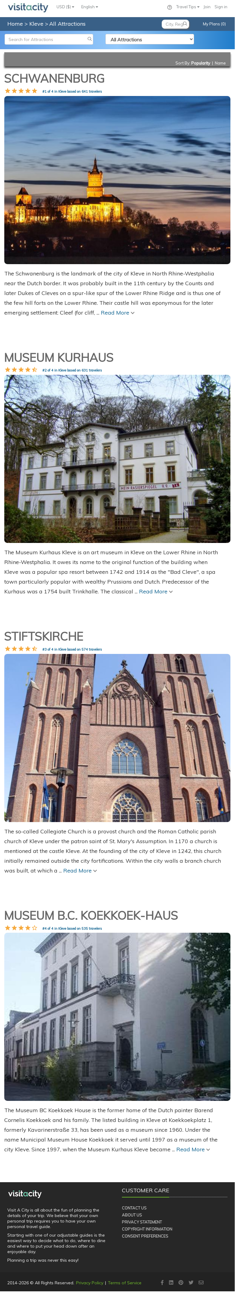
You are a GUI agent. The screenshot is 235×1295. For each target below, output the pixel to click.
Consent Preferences (145, 1236)
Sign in (221, 6)
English (88, 6)
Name (220, 63)
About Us (132, 1214)
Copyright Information (147, 1229)
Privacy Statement (142, 1221)
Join (207, 6)
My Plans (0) (214, 23)
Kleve (37, 23)
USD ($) (64, 6)
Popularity (200, 63)
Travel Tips (186, 6)
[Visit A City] (24, 1194)
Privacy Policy (89, 1283)
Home (15, 23)
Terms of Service (124, 1283)
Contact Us (134, 1207)
